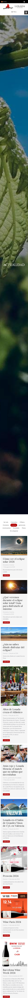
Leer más (6, 575)
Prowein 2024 (10, 875)
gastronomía (22, 525)
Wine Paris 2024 (12, 921)
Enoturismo (6, 525)
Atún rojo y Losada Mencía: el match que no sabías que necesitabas (13, 770)
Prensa (24, 528)
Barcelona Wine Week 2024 (11, 971)
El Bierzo (22, 522)
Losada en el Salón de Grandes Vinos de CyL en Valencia (13, 822)
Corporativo (14, 522)
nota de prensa (6, 528)
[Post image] (14, 545)
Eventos (13, 525)
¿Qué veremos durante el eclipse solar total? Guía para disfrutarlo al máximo (13, 603)
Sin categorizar (14, 531)
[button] (26, 12)
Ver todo (6, 522)
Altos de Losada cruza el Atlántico (12, 711)
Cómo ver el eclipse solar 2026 (14, 560)
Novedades (16, 528)
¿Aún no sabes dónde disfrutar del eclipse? (13, 647)
